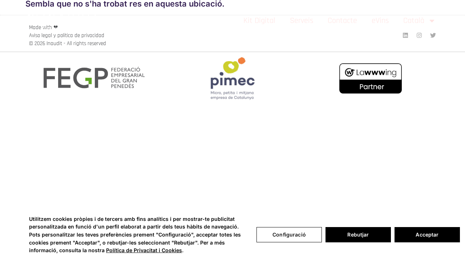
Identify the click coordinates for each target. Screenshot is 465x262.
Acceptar (427, 234)
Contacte (342, 21)
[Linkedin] (405, 35)
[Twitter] (433, 35)
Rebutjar (358, 234)
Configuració (289, 234)
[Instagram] (419, 35)
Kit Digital (259, 21)
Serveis (301, 21)
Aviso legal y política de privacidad (66, 35)
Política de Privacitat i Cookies (144, 250)
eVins (380, 21)
